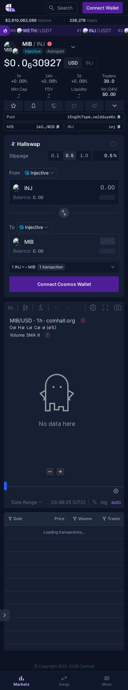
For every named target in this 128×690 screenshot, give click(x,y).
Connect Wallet (102, 8)
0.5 (70, 155)
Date (17, 518)
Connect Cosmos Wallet (64, 284)
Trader (114, 518)
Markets (21, 684)
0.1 (55, 155)
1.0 (84, 155)
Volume (85, 518)
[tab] (73, 63)
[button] (52, 47)
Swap (64, 684)
